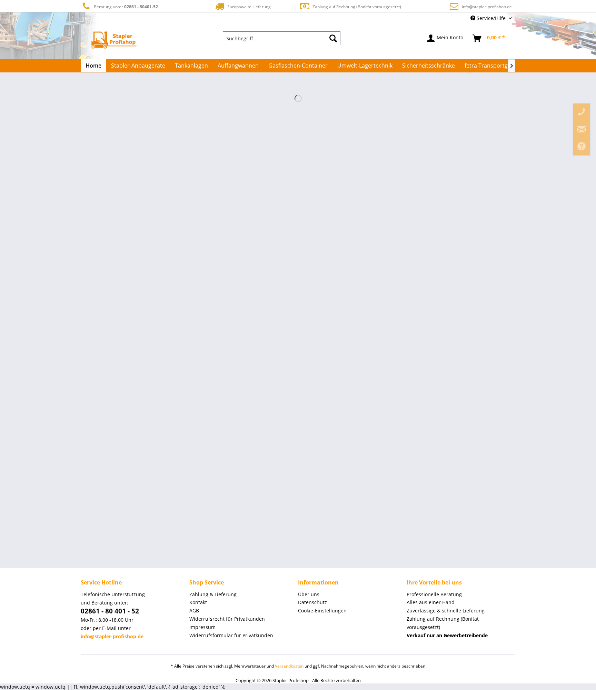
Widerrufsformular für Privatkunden (231, 635)
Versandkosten (289, 666)
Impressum (202, 627)
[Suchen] (333, 38)
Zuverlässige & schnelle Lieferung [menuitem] (446, 610)
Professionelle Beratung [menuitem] (434, 594)
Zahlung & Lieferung (213, 594)
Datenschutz (312, 602)
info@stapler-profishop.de (487, 7)
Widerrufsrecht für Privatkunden (227, 619)
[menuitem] (282, 38)
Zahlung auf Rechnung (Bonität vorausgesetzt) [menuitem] (443, 623)
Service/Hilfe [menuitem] (491, 18)
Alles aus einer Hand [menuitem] (431, 602)
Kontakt (198, 602)
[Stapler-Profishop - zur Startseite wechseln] (114, 40)
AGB (194, 610)
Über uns (308, 594)
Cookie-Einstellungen (322, 610)
